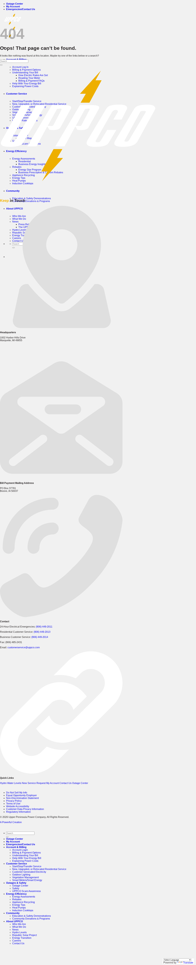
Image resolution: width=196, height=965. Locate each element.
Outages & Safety (16, 883)
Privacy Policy (14, 801)
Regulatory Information (18, 812)
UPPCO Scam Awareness (26, 891)
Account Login (20, 850)
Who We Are (19, 924)
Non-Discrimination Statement (22, 798)
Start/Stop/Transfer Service (26, 866)
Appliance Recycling (23, 902)
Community (13, 191)
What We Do (19, 927)
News (15, 929)
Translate (188, 962)
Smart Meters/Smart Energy (27, 880)
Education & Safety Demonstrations (31, 198)
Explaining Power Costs (25, 861)
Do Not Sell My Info (16, 792)
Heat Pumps (19, 907)
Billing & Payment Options (26, 852)
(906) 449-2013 (42, 632)
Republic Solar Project (24, 935)
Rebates (16, 899)
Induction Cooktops (22, 183)
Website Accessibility (17, 806)
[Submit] (1, 64)
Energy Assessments (23, 896)
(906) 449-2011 (44, 626)
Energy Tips (18, 905)
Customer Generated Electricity (29, 872)
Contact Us (18, 943)
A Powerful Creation (11, 822)
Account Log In (20, 67)
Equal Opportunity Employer (21, 795)
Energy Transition (21, 938)
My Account (13, 6)
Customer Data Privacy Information (25, 809)
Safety (15, 888)
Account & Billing (16, 847)
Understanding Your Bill (25, 855)
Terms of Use (13, 803)
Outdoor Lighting (21, 874)
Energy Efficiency (16, 894)
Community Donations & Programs (31, 201)
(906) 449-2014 (39, 637)
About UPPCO (14, 921)
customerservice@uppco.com (24, 647)
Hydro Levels (19, 932)
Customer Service (16, 863)
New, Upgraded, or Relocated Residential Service (39, 869)
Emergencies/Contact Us (20, 9)
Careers (16, 940)
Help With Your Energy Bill (26, 858)
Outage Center (14, 3)
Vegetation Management (25, 877)
